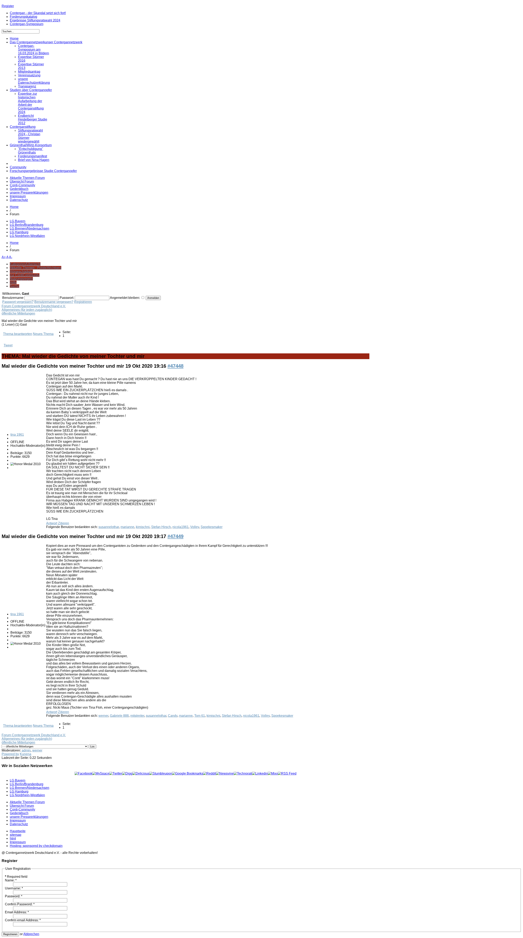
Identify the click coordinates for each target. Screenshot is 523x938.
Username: (14, 888)
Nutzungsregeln (21, 278)
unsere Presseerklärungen (29, 192)
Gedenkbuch (19, 189)
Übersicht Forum (22, 181)
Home (14, 207)
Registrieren (83, 302)
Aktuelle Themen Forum (27, 178)
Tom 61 (199, 715)
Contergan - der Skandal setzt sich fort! (38, 13)
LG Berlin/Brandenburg (26, 225)
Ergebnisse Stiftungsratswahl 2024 (35, 20)
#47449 (175, 536)
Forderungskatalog (23, 16)
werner (103, 715)
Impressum (18, 196)
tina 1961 (17, 434)
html (13, 838)
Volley (194, 527)
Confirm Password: (20, 904)
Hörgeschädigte (21, 271)
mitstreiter (137, 715)
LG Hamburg (19, 232)
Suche (14, 286)
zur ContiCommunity (24, 275)
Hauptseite (18, 831)
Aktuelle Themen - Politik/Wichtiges (35, 267)
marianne (127, 527)
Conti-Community (22, 185)
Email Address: (17, 912)
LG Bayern (17, 221)
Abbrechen (31, 934)
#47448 (175, 366)
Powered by (10, 754)
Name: (11, 880)
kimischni (143, 527)
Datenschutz (19, 200)
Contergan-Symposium (26, 24)
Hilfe (13, 282)
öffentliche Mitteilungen (18, 313)
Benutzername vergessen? (53, 302)
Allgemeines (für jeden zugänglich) (27, 310)
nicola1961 (180, 527)
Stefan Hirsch (161, 527)
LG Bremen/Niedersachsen (29, 228)
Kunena (25, 754)
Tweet (8, 345)
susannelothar (108, 527)
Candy (172, 715)
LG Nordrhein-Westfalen (27, 236)
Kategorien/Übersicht (25, 264)
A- (10, 257)
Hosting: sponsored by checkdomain (36, 846)
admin (26, 750)
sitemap (15, 834)
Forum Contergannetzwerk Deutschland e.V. (34, 306)
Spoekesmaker (211, 527)
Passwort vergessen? (18, 302)
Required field (16, 876)
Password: (13, 896)
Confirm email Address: (23, 920)
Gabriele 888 (119, 715)
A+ (4, 257)
